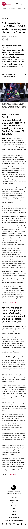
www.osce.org (11, 302)
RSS (14, 508)
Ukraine (25, 8)
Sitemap (14, 503)
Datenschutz (14, 500)
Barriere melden (14, 517)
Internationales (11, 8)
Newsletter (14, 506)
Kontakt (14, 511)
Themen (4, 8)
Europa (19, 8)
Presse (14, 514)
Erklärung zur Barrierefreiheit (13, 520)
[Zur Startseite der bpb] (7, 5)
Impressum (14, 497)
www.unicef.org (11, 474)
